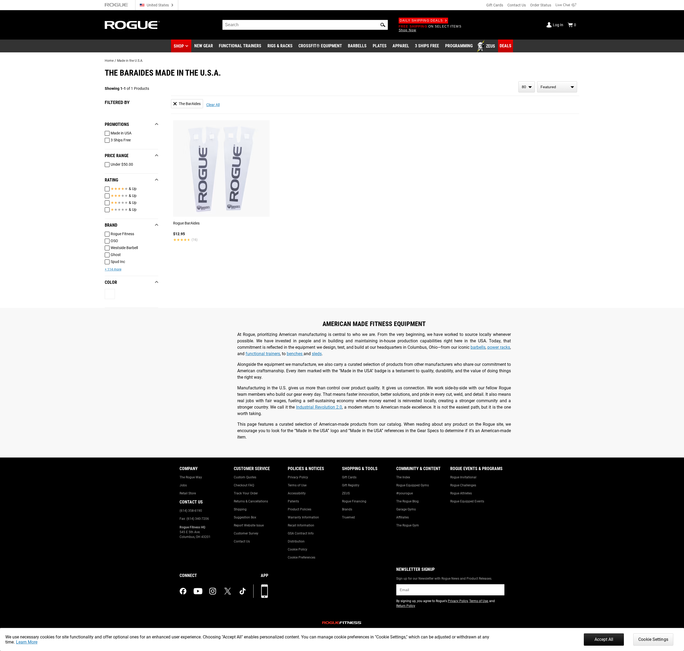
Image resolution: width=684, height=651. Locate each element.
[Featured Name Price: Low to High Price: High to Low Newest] (557, 86)
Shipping (240, 509)
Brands (347, 509)
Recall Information (301, 525)
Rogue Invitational (463, 477)
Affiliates (402, 517)
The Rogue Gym (407, 525)
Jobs (183, 485)
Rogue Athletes (461, 493)
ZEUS (346, 493)
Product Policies (299, 509)
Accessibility (297, 493)
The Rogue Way (191, 477)
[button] (383, 25)
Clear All (213, 105)
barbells (478, 347)
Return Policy (405, 606)
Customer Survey (246, 533)
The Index (403, 477)
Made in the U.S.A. (130, 61)
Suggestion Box (245, 517)
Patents (293, 501)
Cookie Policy (297, 549)
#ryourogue (404, 493)
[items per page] (526, 86)
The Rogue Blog (407, 501)
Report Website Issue (249, 525)
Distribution (296, 541)
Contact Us (516, 5)
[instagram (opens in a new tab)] (212, 591)
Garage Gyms (406, 509)
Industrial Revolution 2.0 (319, 407)
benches (295, 353)
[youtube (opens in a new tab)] (198, 591)
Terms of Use (297, 485)
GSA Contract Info (301, 533)
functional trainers (263, 353)
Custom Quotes (245, 477)
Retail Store (188, 493)
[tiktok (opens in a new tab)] (242, 591)
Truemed (348, 517)
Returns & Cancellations (251, 501)
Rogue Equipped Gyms (412, 485)
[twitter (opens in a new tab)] (227, 591)
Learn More (26, 642)
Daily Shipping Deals (421, 20)
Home (109, 61)
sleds (317, 353)
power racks (498, 347)
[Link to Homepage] (132, 25)
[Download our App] (264, 591)
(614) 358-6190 (191, 511)
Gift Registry (350, 485)
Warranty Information (303, 517)
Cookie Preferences (301, 557)
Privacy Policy (298, 477)
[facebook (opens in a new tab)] (183, 591)
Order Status (540, 5)
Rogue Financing (354, 501)
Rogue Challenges (463, 485)
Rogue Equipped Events (467, 501)
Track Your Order (246, 493)
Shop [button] (179, 46)
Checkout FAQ (244, 485)
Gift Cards (494, 5)
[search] (305, 25)
